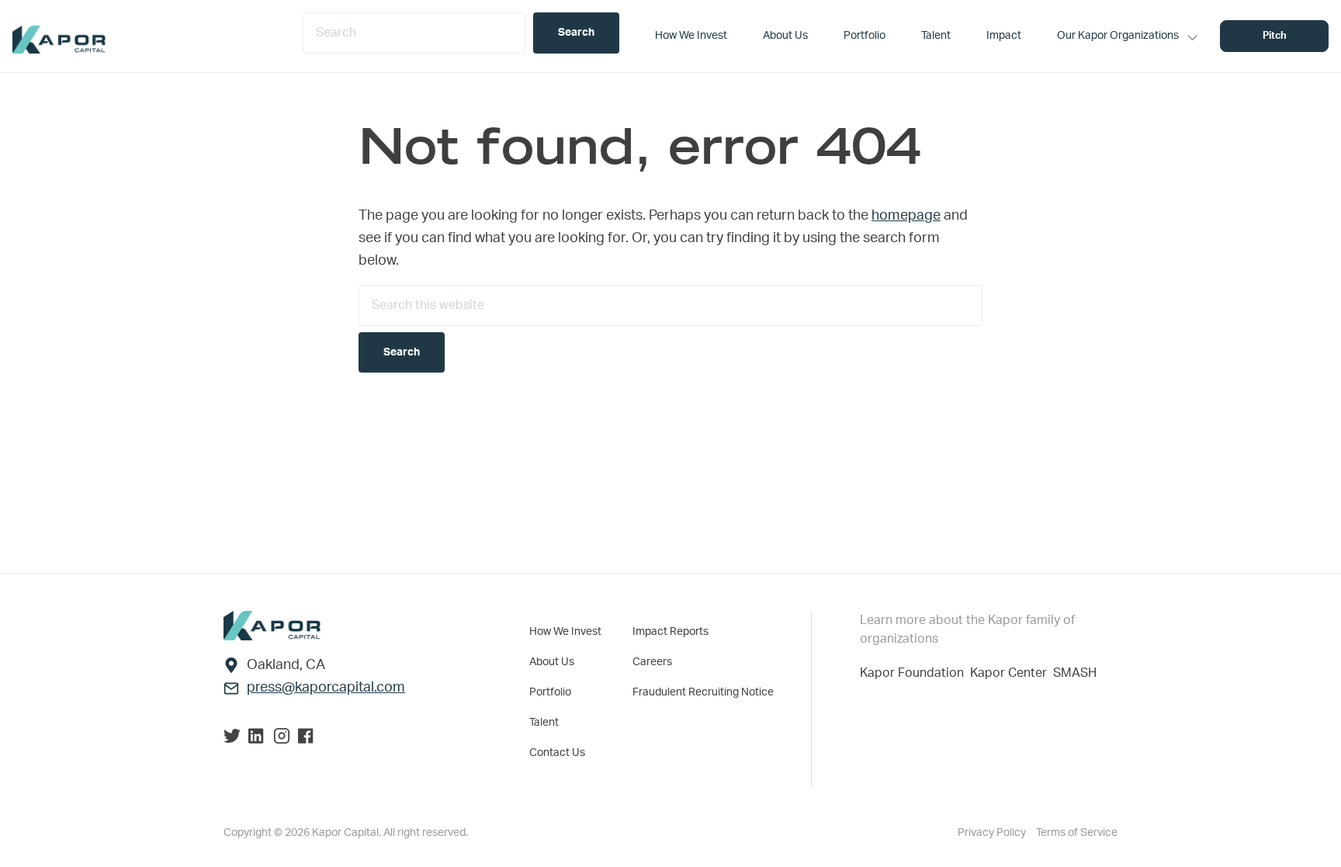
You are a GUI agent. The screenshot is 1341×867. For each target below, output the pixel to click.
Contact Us (557, 752)
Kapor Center (1011, 673)
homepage (906, 216)
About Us (551, 662)
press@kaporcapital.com (326, 688)
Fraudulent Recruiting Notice (703, 692)
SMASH (1075, 673)
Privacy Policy (993, 832)
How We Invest (565, 631)
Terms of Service (1077, 832)
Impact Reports (670, 631)
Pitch (1275, 36)
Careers (652, 662)
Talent (544, 722)
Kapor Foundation (915, 673)
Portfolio (550, 692)
